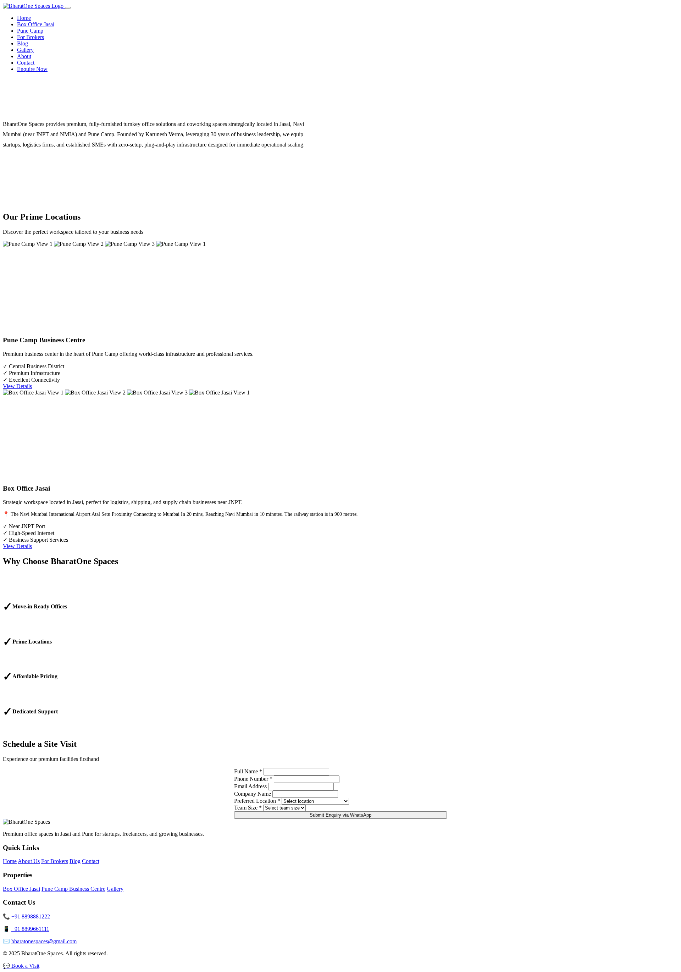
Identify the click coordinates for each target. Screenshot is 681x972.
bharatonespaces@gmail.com (44, 941)
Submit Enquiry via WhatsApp (340, 815)
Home (24, 18)
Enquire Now (32, 69)
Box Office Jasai (35, 24)
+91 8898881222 (30, 916)
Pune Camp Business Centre (73, 889)
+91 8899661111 (30, 929)
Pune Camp (30, 31)
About (24, 56)
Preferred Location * (257, 801)
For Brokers (30, 37)
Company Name (252, 794)
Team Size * (248, 808)
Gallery (25, 50)
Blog (22, 43)
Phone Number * (253, 779)
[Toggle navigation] (68, 8)
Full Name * (248, 771)
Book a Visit (25, 966)
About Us (29, 861)
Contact (25, 63)
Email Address (250, 786)
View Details (17, 386)
